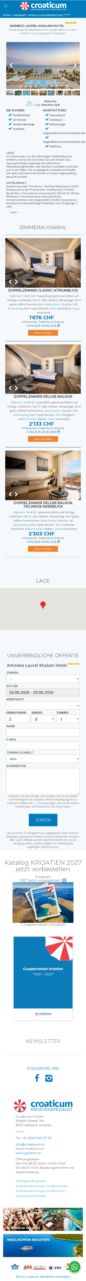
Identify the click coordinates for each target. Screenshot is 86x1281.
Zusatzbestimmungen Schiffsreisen (40, 1191)
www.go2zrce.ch (28, 1153)
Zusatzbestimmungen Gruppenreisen (42, 1186)
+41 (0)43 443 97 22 (36, 1138)
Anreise (20, 1131)
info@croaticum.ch (30, 1144)
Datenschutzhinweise (31, 1196)
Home (6, 15)
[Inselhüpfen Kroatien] (43, 1245)
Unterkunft (19, 15)
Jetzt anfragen (43, 332)
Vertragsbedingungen (31, 1181)
